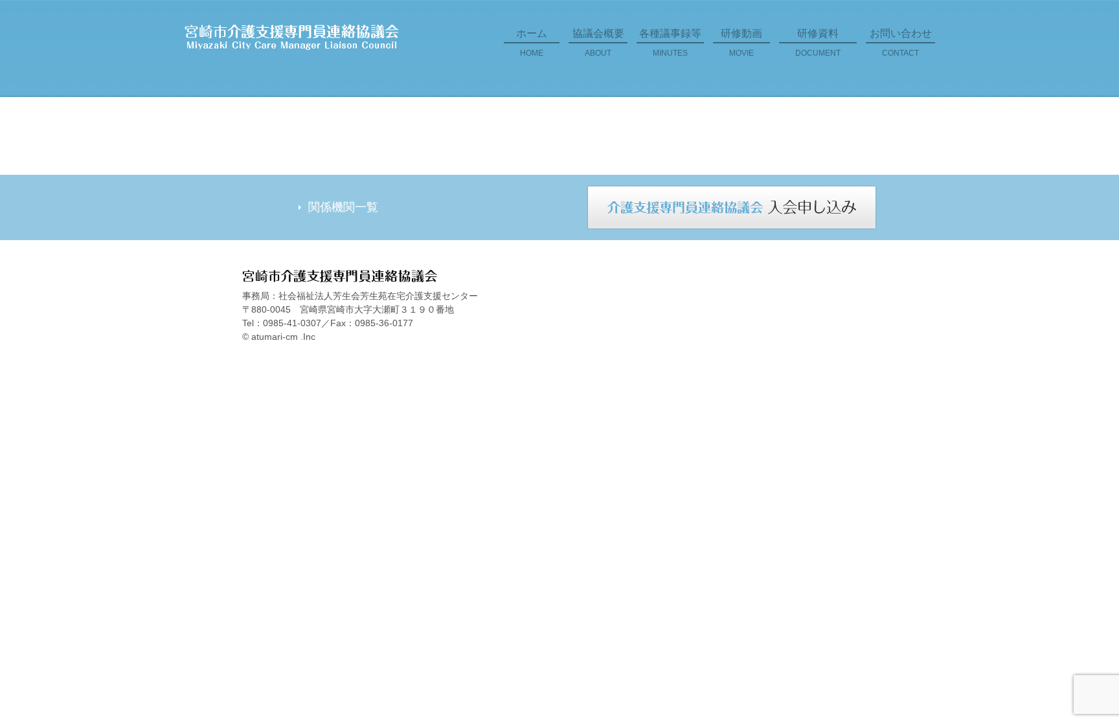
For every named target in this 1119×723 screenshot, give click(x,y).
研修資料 (818, 43)
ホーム (531, 43)
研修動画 (741, 43)
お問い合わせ (901, 43)
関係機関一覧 (343, 207)
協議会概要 (598, 43)
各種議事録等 (670, 43)
